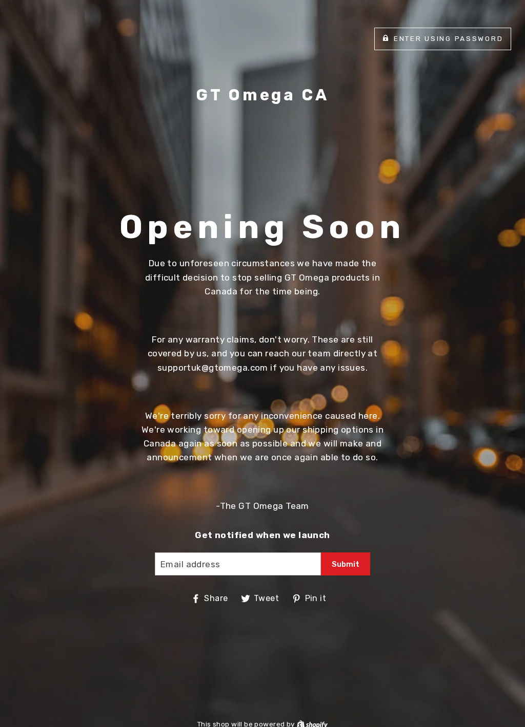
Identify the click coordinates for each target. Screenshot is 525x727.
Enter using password (448, 38)
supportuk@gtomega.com (212, 367)
